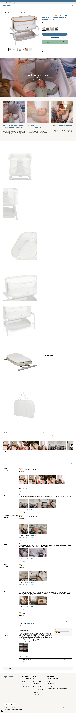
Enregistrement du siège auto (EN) (45, 707)
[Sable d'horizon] (44, 29)
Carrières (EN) (24, 683)
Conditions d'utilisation (51, 685)
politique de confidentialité (52, 680)
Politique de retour (36, 694)
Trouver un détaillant (55, 37)
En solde (56, 9)
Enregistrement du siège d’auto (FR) (58, 707)
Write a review (64, 15)
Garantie (20, 709)
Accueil (4, 12)
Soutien (61, 9)
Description (44, 46)
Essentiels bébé (43, 9)
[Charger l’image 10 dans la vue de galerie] (24, 31)
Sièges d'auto (16, 9)
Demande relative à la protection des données (55, 686)
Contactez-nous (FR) (37, 681)
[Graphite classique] (48, 29)
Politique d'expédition (37, 692)
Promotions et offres (26, 688)
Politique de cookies (50, 683)
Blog (34, 678)
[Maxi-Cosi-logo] (7, 6)
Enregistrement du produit (38, 685)
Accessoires (36, 9)
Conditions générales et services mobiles (54, 681)
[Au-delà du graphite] (56, 29)
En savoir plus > (50, 42)
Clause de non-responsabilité (52, 678)
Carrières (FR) (24, 684)
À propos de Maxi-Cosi (26, 678)
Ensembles (50, 9)
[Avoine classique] (52, 29)
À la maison (29, 9)
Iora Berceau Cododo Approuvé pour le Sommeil (16, 12)
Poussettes (23, 9)
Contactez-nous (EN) (37, 680)
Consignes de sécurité (37, 683)
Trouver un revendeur (26, 686)
